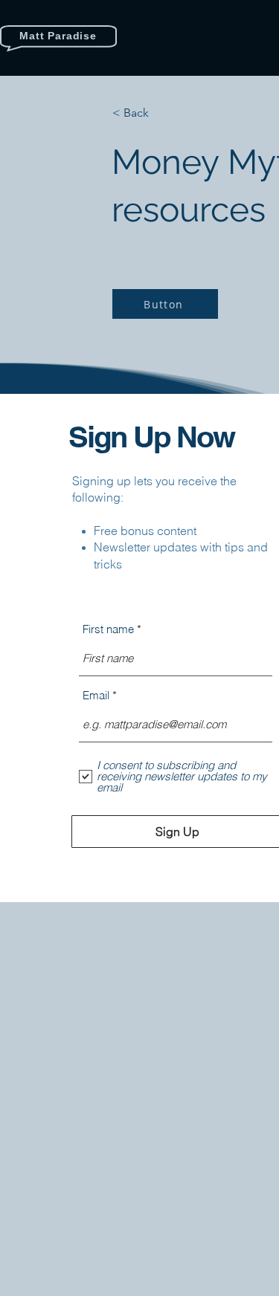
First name (108, 629)
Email (96, 695)
